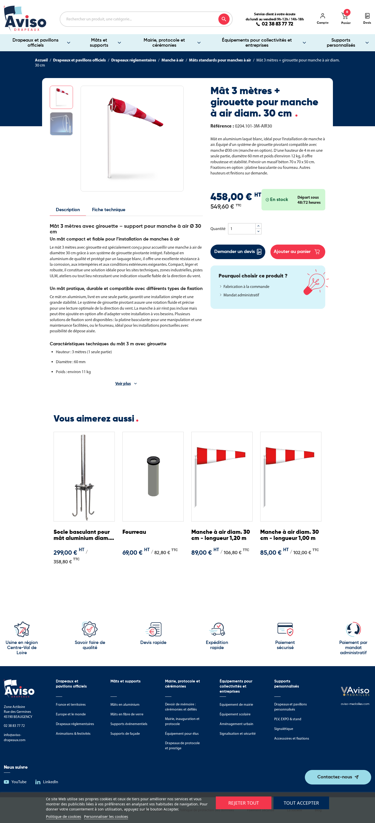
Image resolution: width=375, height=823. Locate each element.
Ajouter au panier (292, 251)
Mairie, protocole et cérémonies (164, 43)
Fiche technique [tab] (108, 210)
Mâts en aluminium (125, 704)
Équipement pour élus (182, 733)
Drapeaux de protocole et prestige (182, 745)
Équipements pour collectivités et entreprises (257, 43)
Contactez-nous (334, 777)
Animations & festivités (73, 733)
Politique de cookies (63, 816)
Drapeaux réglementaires (75, 724)
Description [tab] (68, 210)
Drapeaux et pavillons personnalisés (290, 707)
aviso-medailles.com (355, 704)
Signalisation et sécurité (238, 733)
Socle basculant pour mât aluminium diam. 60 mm (82, 535)
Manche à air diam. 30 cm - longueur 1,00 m (289, 535)
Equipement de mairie (236, 704)
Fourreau (134, 532)
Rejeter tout (243, 803)
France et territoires (71, 704)
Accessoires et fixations (291, 738)
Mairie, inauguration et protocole (182, 721)
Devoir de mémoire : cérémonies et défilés (181, 707)
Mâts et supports (99, 43)
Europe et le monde (71, 714)
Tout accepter (301, 803)
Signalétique (283, 729)
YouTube (19, 781)
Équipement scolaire (235, 714)
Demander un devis (234, 251)
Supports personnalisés (341, 43)
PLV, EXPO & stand (287, 719)
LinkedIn (50, 781)
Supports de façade (125, 733)
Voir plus (123, 383)
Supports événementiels (128, 724)
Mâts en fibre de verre (126, 714)
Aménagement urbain (236, 724)
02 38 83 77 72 (277, 24)
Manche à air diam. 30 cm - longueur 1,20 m (220, 535)
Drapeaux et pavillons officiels (35, 43)
